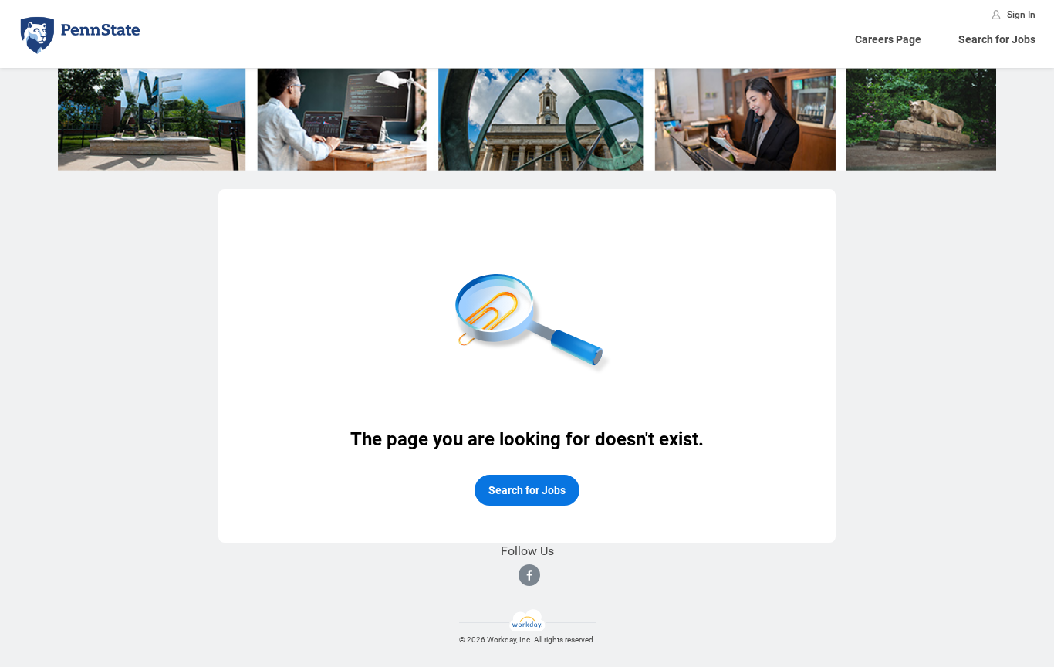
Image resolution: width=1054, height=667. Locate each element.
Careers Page (888, 39)
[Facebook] (529, 575)
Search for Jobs (996, 39)
